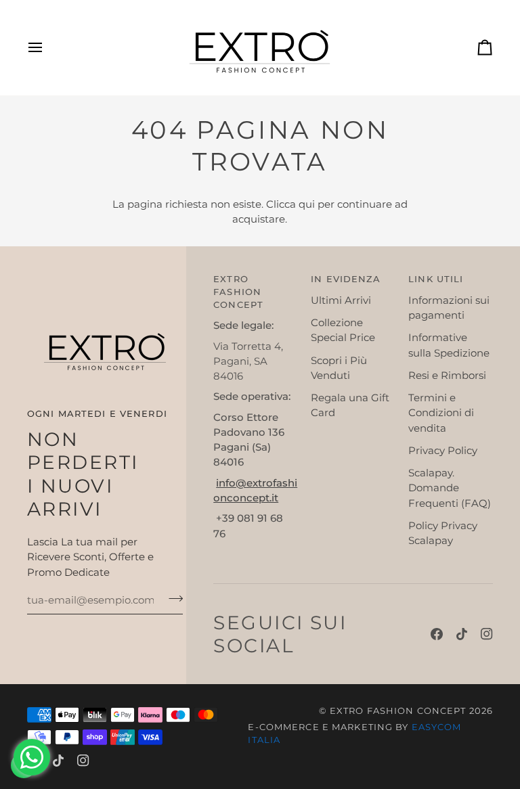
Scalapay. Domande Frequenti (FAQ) (449, 488)
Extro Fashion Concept (398, 711)
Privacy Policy (442, 451)
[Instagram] (487, 634)
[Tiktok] (461, 634)
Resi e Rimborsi (447, 375)
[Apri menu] (47, 47)
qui (307, 204)
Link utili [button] (435, 279)
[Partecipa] (171, 599)
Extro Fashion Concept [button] (238, 292)
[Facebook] (437, 634)
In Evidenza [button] (346, 279)
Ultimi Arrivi (341, 300)
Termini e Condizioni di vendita (441, 413)
